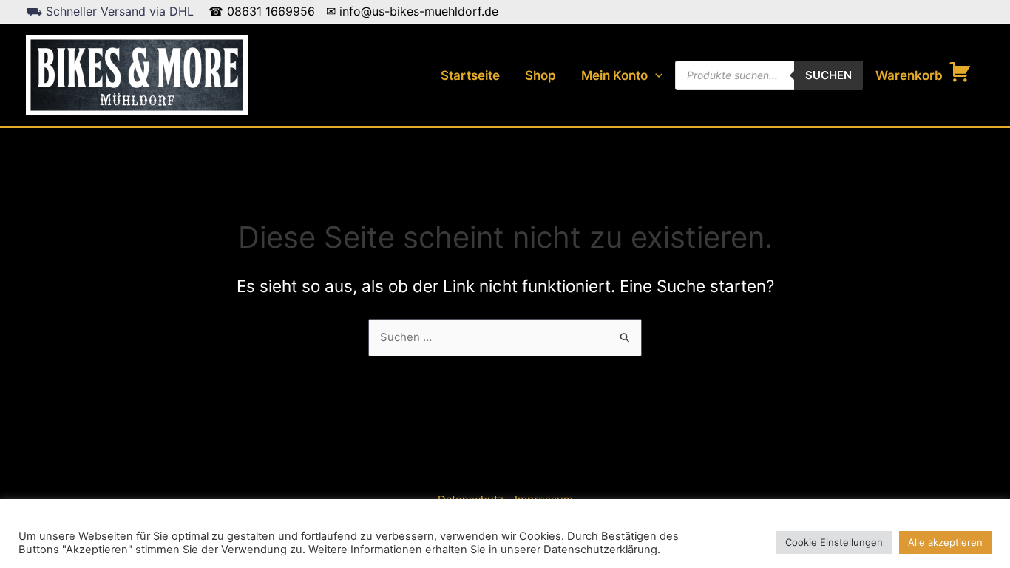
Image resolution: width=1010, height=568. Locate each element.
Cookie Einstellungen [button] (834, 542)
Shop (540, 75)
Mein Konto (614, 75)
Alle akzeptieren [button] (945, 542)
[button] (655, 75)
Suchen (828, 75)
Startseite (470, 75)
